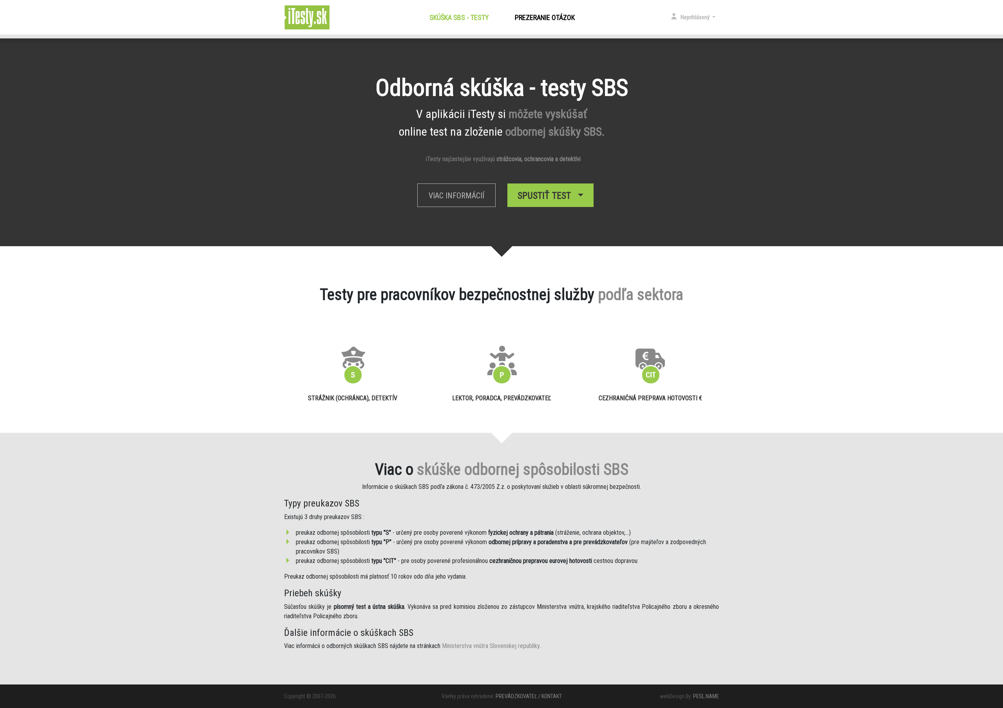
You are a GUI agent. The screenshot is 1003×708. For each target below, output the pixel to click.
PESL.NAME (706, 696)
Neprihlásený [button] (696, 17)
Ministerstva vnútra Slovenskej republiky (491, 646)
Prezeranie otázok (545, 17)
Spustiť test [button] (547, 195)
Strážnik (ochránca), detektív (352, 398)
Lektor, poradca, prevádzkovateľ (501, 398)
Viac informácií (456, 195)
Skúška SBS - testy (460, 17)
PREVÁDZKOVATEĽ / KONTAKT (529, 696)
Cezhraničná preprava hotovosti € (650, 398)
